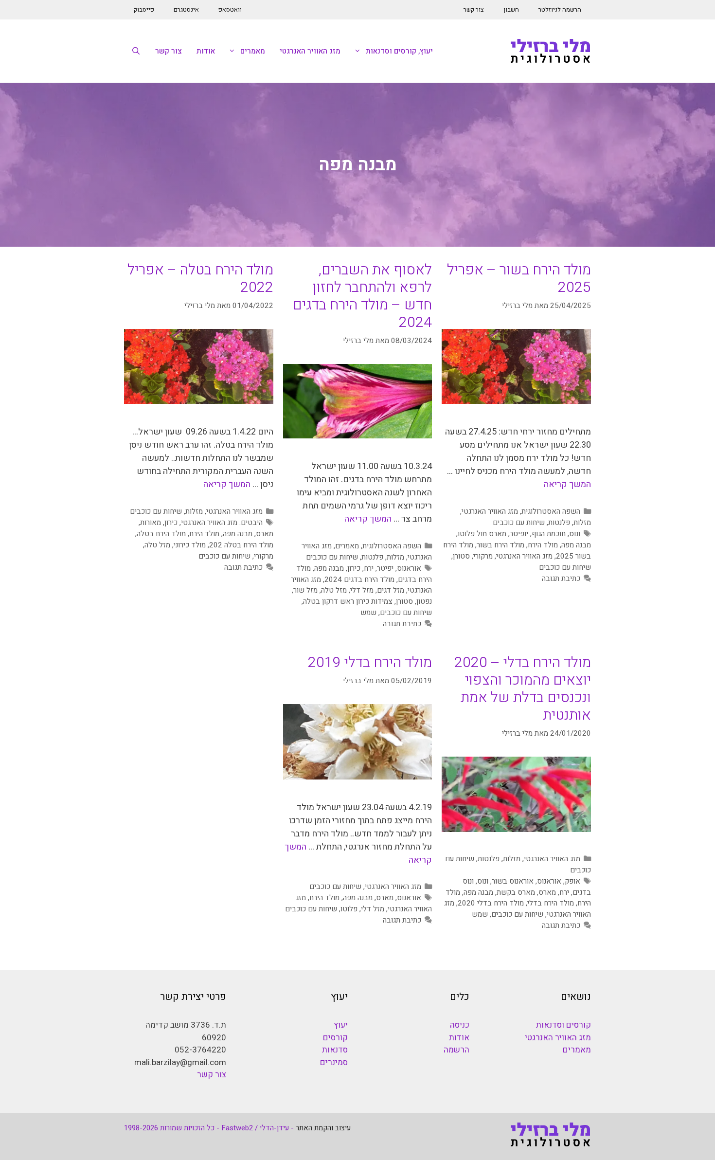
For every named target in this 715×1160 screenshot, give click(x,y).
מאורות (150, 522)
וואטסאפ (230, 9)
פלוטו (349, 909)
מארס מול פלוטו (482, 533)
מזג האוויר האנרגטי (310, 51)
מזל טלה (334, 590)
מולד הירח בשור (500, 545)
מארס (264, 533)
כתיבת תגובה (561, 578)
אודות (206, 51)
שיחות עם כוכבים (519, 522)
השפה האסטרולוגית (550, 511)
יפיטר (385, 568)
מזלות (582, 522)
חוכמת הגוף (549, 533)
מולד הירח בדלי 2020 (491, 903)
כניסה (459, 1025)
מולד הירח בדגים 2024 (359, 579)
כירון (353, 568)
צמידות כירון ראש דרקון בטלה (348, 601)
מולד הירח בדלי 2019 (370, 662)
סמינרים (334, 1062)
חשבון (511, 9)
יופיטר (519, 533)
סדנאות (335, 1050)
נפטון (424, 601)
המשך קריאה (567, 484)
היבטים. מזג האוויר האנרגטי (222, 522)
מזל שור (305, 590)
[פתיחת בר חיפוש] (136, 51)
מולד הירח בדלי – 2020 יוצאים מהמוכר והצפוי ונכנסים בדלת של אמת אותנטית (522, 689)
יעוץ (341, 1025)
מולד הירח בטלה (161, 533)
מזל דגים (390, 590)
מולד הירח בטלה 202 (241, 545)
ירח (369, 568)
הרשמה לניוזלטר (559, 9)
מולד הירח (543, 545)
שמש (368, 612)
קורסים (335, 1038)
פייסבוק (144, 9)
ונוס (574, 533)
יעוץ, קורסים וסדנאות (399, 51)
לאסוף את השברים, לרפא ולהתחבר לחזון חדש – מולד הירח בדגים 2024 (362, 296)
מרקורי (483, 556)
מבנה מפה (576, 545)
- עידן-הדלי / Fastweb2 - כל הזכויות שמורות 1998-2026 (209, 1128)
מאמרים (252, 51)
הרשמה (456, 1050)
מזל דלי (362, 590)
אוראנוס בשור (513, 881)
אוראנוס (409, 568)
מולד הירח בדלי (550, 903)
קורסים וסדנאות (563, 1025)
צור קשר (474, 9)
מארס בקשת (516, 892)
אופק (572, 881)
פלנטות (559, 522)
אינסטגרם (186, 9)
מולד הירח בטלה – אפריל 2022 (200, 278)
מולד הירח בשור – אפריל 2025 (519, 278)
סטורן (461, 556)
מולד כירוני (190, 545)
